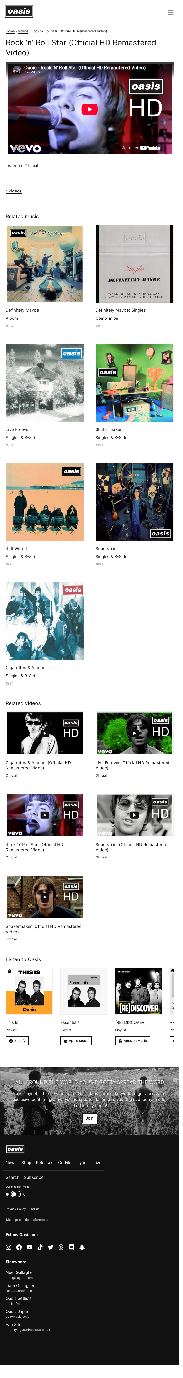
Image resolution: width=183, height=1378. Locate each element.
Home (10, 31)
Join (90, 1118)
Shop (26, 1162)
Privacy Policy (16, 1209)
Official (31, 165)
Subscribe (34, 1177)
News (11, 1162)
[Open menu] (171, 12)
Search (12, 1177)
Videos (23, 31)
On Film (65, 1162)
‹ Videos (14, 190)
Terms (35, 1209)
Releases (44, 1162)
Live (97, 1162)
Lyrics (83, 1162)
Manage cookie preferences (27, 1220)
